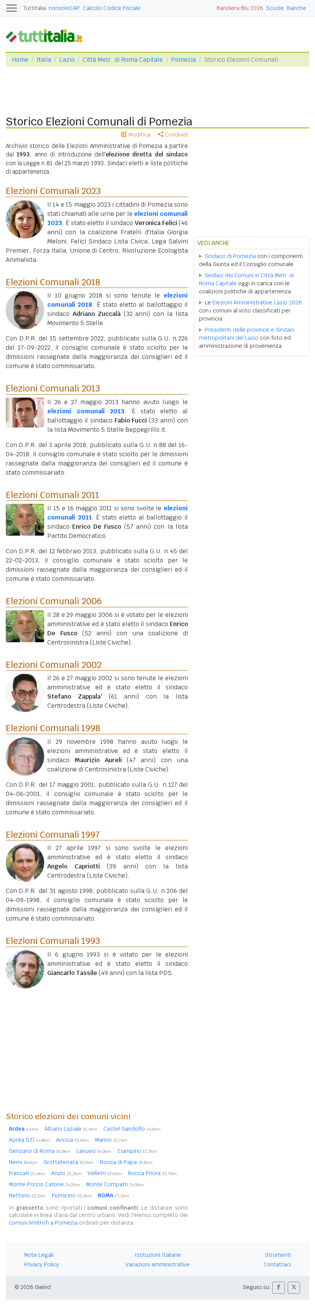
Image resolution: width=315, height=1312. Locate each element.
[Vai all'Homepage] (47, 35)
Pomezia (183, 60)
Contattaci (277, 1264)
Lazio (67, 60)
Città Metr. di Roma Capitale (123, 60)
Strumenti (278, 1254)
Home (20, 60)
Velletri (105, 1173)
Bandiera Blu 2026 (240, 8)
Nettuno (27, 1195)
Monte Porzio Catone (44, 1184)
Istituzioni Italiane (157, 1254)
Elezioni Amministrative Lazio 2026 (257, 302)
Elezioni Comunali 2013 (53, 388)
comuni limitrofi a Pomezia (43, 1222)
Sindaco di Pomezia (230, 256)
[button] (278, 1288)
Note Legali (38, 1254)
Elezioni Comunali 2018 (53, 282)
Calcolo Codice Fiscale (112, 8)
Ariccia (72, 1139)
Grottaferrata (68, 1162)
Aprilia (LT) (29, 1139)
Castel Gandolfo (132, 1128)
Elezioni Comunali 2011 (52, 495)
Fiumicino (72, 1195)
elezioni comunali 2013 (85, 411)
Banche (296, 8)
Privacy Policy (41, 1264)
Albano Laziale (71, 1128)
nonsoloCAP (64, 8)
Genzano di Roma (39, 1151)
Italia (43, 60)
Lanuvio (93, 1151)
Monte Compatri (115, 1184)
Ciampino (137, 1151)
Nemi (23, 1162)
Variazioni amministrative (157, 1264)
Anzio (66, 1173)
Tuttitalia (34, 8)
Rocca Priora (152, 1173)
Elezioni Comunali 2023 (53, 191)
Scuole (275, 8)
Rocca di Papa (126, 1162)
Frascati (27, 1173)
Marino (111, 1139)
